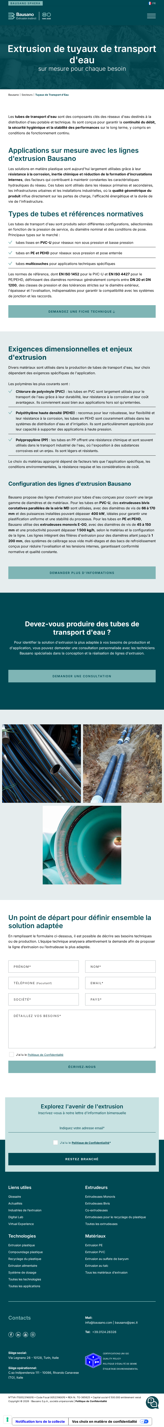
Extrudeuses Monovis (100, 1196)
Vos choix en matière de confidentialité (104, 1421)
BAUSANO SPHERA (25, 3)
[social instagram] (33, 1329)
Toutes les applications (24, 1286)
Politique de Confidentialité (45, 1054)
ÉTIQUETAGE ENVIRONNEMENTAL (120, 1369)
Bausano (13, 94)
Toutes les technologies (24, 1279)
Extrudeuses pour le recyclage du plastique (115, 1217)
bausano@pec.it (126, 1322)
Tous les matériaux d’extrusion (106, 1272)
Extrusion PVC (95, 1252)
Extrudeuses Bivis (97, 1203)
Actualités (15, 1203)
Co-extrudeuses (96, 1210)
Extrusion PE (93, 1245)
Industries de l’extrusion (24, 1210)
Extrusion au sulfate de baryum (107, 1259)
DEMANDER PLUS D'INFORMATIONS (82, 573)
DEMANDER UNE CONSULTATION (82, 676)
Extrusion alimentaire (22, 1265)
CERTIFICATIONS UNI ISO (116, 1353)
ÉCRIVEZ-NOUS (82, 1067)
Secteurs (27, 94)
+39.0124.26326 (104, 1332)
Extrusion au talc (96, 1265)
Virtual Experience (21, 1224)
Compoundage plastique (25, 1252)
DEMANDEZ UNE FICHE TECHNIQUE (80, 311)
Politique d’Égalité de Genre (120, 1363)
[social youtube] (26, 1329)
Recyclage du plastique (24, 1259)
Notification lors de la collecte (40, 1421)
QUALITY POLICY (112, 1358)
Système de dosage (22, 1272)
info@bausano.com (98, 1322)
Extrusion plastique (21, 1245)
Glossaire (14, 1196)
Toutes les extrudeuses (101, 1224)
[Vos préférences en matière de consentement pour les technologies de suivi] (7, 1419)
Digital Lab (15, 1217)
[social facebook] (11, 1329)
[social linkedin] (19, 1329)
